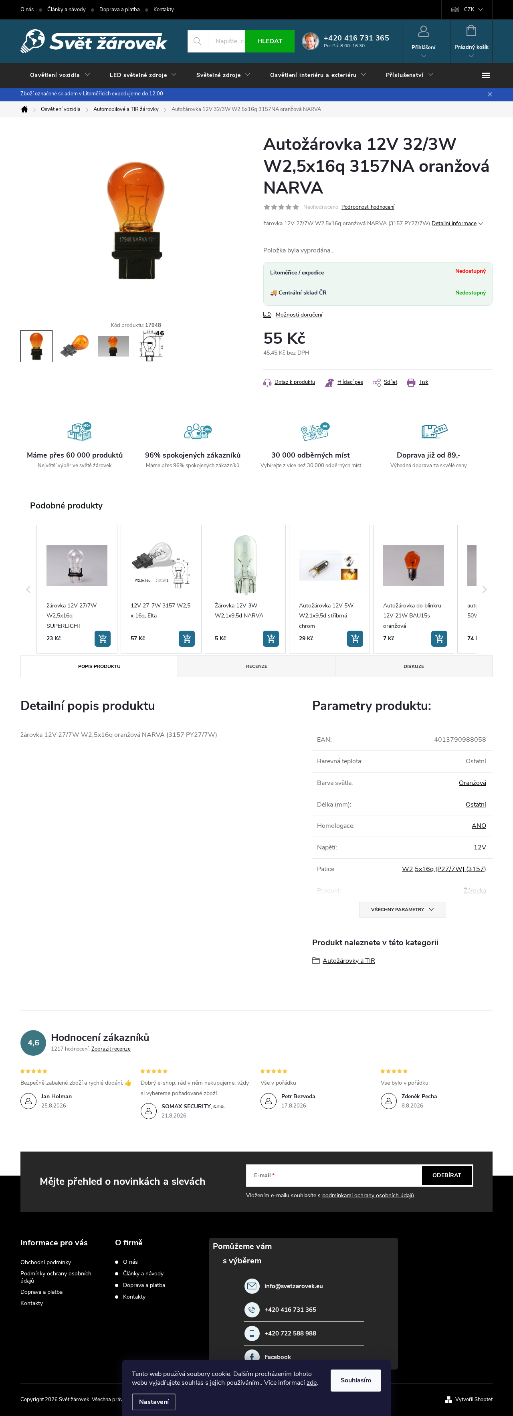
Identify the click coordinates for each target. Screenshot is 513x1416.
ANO (479, 825)
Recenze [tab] (256, 666)
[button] (28, 589)
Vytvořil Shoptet (474, 1399)
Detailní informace (454, 223)
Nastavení (154, 1402)
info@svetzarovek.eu (294, 1286)
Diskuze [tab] (414, 666)
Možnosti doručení (299, 315)
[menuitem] (60, 75)
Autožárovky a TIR (349, 960)
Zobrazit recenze (111, 1049)
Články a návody (66, 9)
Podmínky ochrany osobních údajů (55, 1277)
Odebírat (446, 1175)
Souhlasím (356, 1380)
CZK (469, 9)
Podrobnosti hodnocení (367, 207)
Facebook (278, 1357)
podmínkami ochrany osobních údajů (368, 1195)
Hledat (270, 41)
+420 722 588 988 (290, 1333)
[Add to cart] (103, 639)
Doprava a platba (119, 9)
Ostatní (476, 804)
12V (480, 847)
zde (312, 1382)
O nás (27, 9)
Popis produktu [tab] (99, 666)
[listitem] (76, 589)
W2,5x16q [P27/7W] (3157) (444, 869)
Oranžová (472, 783)
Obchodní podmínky (45, 1262)
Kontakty (163, 9)
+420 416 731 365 (290, 1310)
